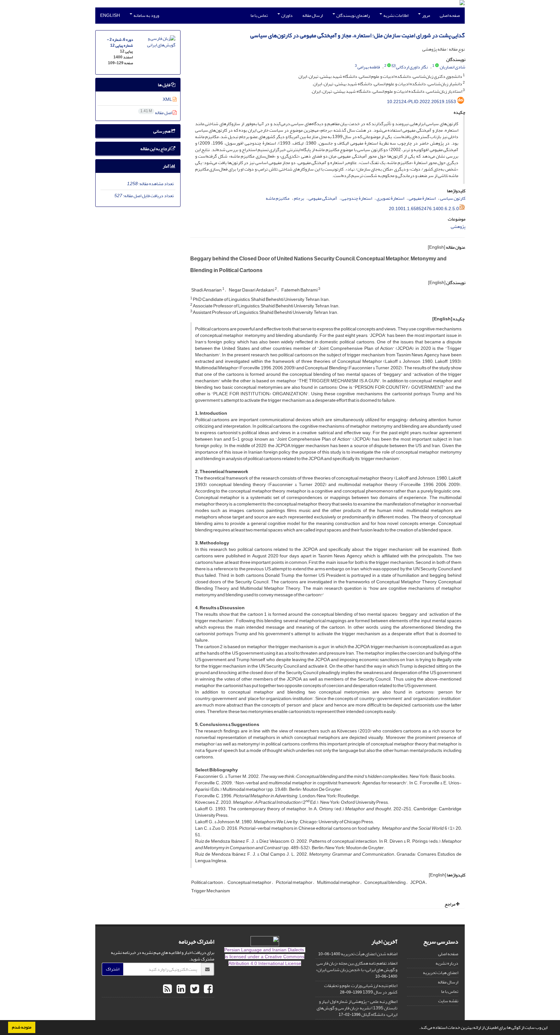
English (110, 15)
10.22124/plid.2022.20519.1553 (421, 101)
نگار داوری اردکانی (412, 67)
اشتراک (112, 969)
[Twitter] (194, 989)
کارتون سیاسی (452, 198)
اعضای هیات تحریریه (440, 972)
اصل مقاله (156, 112)
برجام (299, 198)
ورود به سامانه (146, 15)
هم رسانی (162, 131)
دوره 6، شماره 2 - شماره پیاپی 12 (120, 42)
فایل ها (164, 84)
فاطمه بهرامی (368, 67)
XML (168, 99)
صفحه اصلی (450, 15)
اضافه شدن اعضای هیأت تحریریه (369, 953)
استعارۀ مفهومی (422, 198)
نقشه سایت (448, 1000)
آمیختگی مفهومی (323, 198)
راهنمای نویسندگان (353, 15)
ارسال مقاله (312, 15)
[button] (417, 1028)
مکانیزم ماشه (277, 198)
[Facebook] (207, 989)
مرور (425, 15)
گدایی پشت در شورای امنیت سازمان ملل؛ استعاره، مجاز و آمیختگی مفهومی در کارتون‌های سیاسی (357, 35)
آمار (166, 166)
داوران (287, 15)
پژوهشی (458, 226)
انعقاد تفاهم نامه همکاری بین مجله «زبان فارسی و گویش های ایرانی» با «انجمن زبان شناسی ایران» (356, 966)
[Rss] (167, 989)
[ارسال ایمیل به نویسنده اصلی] (393, 66)
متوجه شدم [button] (21, 1027)
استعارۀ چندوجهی (357, 198)
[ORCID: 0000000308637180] (389, 66)
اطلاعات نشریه (395, 15)
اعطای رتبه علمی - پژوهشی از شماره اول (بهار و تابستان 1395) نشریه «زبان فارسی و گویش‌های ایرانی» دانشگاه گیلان (357, 1008)
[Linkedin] (180, 989)
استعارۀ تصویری (390, 198)
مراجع (450, 904)
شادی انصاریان (452, 67)
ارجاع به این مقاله (155, 148)
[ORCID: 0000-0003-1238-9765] (437, 66)
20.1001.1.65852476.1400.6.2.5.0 (424, 208)
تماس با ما (259, 15)
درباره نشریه (447, 963)
